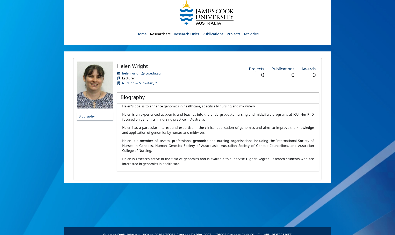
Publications (212, 33)
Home (141, 33)
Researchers (160, 33)
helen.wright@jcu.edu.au (141, 73)
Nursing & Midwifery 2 (139, 83)
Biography (87, 116)
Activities (251, 33)
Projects (233, 33)
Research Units (186, 33)
